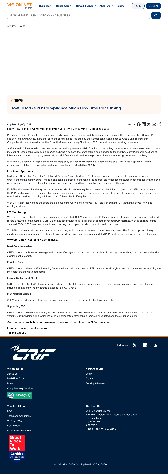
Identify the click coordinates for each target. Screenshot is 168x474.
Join (138, 6)
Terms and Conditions (19, 415)
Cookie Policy (14, 425)
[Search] (156, 15)
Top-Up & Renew (95, 383)
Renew (120, 5)
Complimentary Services (20, 388)
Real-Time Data (15, 378)
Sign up (90, 378)
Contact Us (93, 406)
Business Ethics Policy (19, 430)
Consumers (62, 5)
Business (44, 5)
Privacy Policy (14, 420)
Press (10, 383)
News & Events (84, 5)
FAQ (9, 410)
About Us (104, 5)
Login (153, 6)
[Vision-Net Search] (19, 6)
